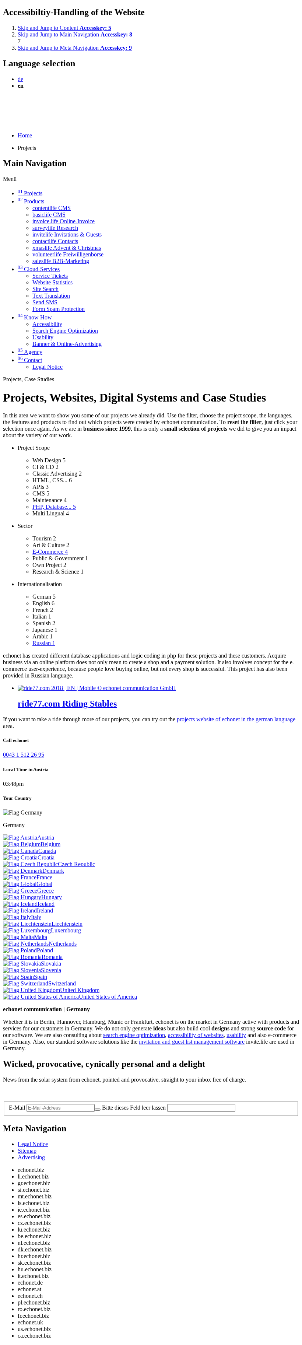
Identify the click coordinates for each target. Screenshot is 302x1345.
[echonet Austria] (20, 837)
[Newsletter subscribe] (98, 1109)
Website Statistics (52, 282)
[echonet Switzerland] (25, 983)
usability (236, 1035)
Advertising (31, 1157)
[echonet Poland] (20, 950)
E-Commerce (50, 552)
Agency (30, 352)
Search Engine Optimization (65, 331)
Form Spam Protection (58, 309)
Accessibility (47, 324)
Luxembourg (66, 930)
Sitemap (27, 1151)
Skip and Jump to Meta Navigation (75, 48)
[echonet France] (19, 877)
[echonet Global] (19, 884)
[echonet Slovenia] (22, 970)
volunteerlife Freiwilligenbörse (67, 254)
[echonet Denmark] (22, 871)
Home (25, 135)
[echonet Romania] (22, 957)
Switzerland (62, 983)
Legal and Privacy (24, 1092)
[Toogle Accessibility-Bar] (5, 123)
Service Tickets (50, 276)
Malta (40, 937)
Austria (45, 837)
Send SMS (44, 302)
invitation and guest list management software (192, 1041)
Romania (52, 957)
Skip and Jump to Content (64, 28)
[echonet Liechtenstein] (27, 924)
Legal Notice (47, 367)
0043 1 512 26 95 (23, 755)
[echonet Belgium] (22, 844)
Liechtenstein (67, 924)
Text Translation (51, 296)
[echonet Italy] (17, 917)
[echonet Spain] (18, 977)
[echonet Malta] (18, 937)
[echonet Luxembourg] (27, 930)
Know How (35, 317)
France (44, 877)
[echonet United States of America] (41, 997)
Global (44, 884)
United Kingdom (79, 990)
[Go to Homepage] (19, 103)
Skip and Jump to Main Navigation (75, 34)
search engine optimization (134, 1035)
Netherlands (63, 944)
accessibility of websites (196, 1035)
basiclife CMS (49, 214)
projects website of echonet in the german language (236, 719)
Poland (45, 950)
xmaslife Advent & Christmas (66, 248)
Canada (47, 851)
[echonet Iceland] (20, 904)
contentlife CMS (51, 208)
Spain (40, 977)
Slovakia (51, 963)
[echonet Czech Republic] (30, 864)
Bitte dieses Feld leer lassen (134, 1107)
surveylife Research (55, 228)
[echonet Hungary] (22, 897)
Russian (43, 643)
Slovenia (51, 970)
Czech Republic (76, 864)
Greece (45, 890)
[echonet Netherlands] (26, 944)
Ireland (45, 910)
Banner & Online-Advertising (67, 344)
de (20, 79)
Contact (30, 360)
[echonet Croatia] (20, 857)
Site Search (45, 289)
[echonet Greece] (20, 890)
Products (31, 201)
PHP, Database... (54, 507)
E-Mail (17, 1107)
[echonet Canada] (20, 851)
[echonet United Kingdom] (31, 990)
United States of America (108, 997)
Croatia (46, 857)
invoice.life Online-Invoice (63, 221)
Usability (42, 337)
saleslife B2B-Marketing (60, 261)
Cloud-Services (39, 269)
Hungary (51, 897)
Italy (36, 917)
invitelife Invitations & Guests (67, 234)
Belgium (50, 844)
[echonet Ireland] (20, 910)
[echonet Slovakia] (22, 963)
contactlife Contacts (55, 241)
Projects (30, 193)
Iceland (46, 904)
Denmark (53, 871)
